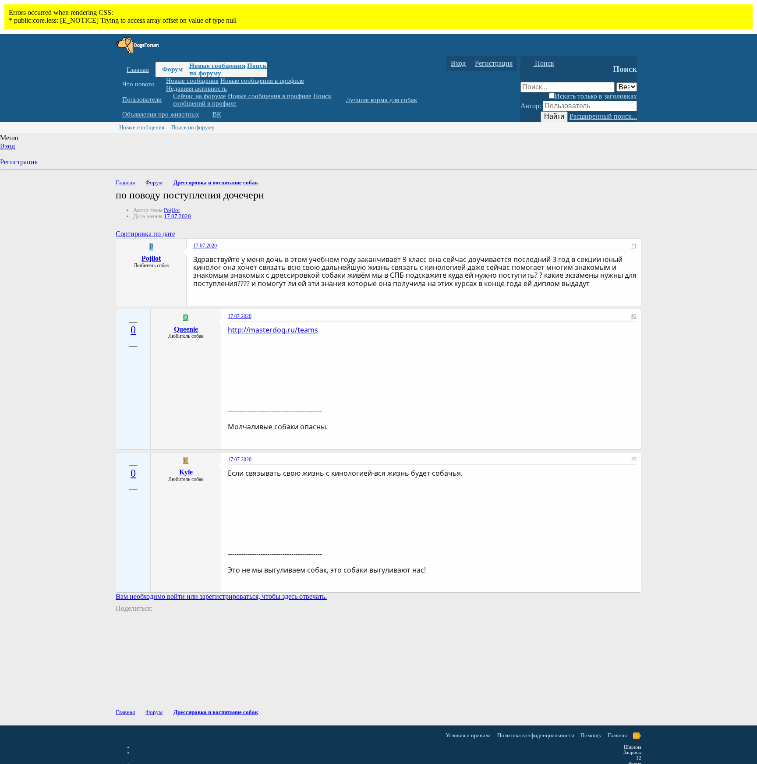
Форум (172, 69)
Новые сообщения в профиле (262, 80)
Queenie (186, 329)
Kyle (186, 472)
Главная (138, 69)
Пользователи (142, 99)
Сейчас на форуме (199, 95)
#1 (634, 246)
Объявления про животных (160, 114)
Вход (7, 146)
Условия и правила (468, 735)
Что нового (138, 84)
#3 (634, 459)
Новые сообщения (217, 65)
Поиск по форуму (193, 127)
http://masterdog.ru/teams (273, 330)
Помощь (590, 735)
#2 (634, 316)
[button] (161, 84)
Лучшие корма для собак (381, 99)
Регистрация (19, 162)
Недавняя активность (196, 88)
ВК (216, 114)
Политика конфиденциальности (535, 735)
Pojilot (172, 210)
